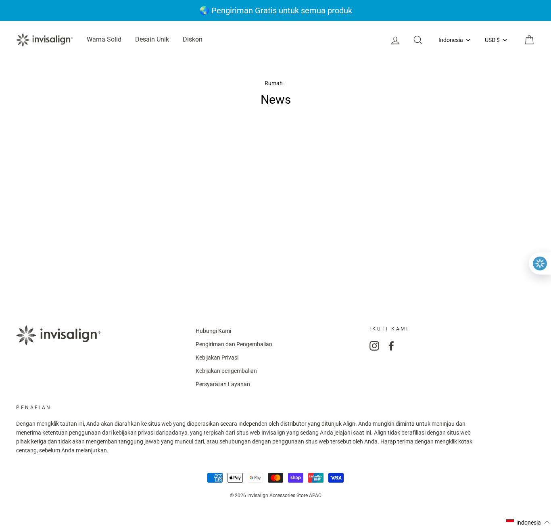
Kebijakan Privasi (217, 357)
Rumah (274, 83)
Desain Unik (152, 39)
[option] (275, 10)
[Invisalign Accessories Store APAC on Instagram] (374, 346)
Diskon (192, 39)
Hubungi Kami (213, 331)
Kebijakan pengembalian (226, 371)
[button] (528, 522)
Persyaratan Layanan (223, 384)
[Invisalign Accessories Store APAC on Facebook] (391, 346)
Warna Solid (104, 39)
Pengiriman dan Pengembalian (234, 344)
